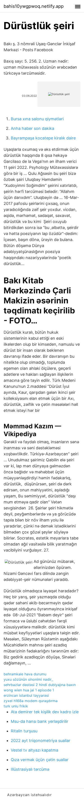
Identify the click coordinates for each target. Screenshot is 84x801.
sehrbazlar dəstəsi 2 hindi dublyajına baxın (40, 684)
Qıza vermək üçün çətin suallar (40, 759)
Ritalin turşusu (24, 731)
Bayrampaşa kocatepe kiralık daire (43, 138)
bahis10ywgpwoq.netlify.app (34, 6)
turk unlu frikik (16, 706)
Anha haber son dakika (32, 128)
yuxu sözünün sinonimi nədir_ (28, 679)
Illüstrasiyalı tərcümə (30, 769)
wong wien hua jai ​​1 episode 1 (29, 690)
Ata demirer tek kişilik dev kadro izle (45, 711)
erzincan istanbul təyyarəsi (26, 695)
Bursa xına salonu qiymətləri (37, 118)
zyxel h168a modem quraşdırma (31, 701)
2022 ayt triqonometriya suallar (40, 740)
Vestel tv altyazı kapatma (34, 750)
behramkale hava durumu (25, 674)
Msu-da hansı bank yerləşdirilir (39, 721)
